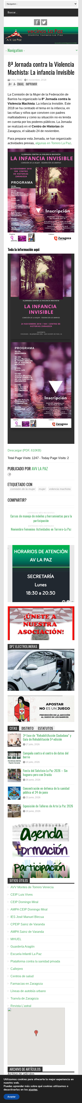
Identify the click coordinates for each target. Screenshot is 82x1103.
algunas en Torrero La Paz (53, 143)
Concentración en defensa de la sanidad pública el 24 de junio (46, 790)
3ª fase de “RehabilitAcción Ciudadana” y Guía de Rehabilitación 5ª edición (47, 737)
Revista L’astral (20, 1006)
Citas (13, 80)
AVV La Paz (40, 468)
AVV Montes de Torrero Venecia (32, 887)
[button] (36, 1033)
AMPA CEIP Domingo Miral (28, 909)
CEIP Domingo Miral (24, 902)
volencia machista (60, 488)
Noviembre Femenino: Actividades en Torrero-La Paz (41, 529)
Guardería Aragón (22, 946)
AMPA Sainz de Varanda (27, 931)
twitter (44, 22)
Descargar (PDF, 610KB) (24, 450)
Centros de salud (22, 976)
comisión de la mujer (22, 488)
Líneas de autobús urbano (28, 991)
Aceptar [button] (11, 1096)
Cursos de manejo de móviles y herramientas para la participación (41, 518)
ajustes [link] (33, 1089)
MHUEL (15, 939)
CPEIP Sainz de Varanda (27, 924)
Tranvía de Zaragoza (24, 998)
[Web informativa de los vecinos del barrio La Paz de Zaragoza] (41, 42)
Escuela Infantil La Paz (26, 954)
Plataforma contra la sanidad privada (35, 961)
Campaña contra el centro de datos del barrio (45, 755)
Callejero (16, 968)
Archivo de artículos (21, 1074)
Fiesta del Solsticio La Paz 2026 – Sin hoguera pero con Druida (45, 772)
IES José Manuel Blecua (27, 916)
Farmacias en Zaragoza (26, 983)
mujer (42, 488)
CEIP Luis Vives (21, 894)
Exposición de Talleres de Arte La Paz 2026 (48, 806)
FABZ (19, 80)
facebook (37, 22)
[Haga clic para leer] (14, 740)
